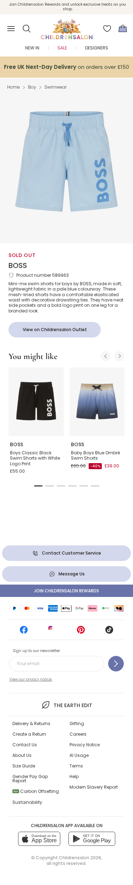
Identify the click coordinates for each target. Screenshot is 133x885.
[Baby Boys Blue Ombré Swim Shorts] (97, 401)
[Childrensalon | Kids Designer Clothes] (66, 26)
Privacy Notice (85, 745)
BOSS (18, 265)
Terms (76, 766)
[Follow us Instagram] (52, 632)
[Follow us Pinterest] (81, 632)
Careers (78, 734)
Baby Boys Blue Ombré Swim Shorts (95, 455)
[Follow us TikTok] (109, 632)
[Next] (119, 356)
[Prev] (106, 356)
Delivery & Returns (31, 723)
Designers (96, 48)
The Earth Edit (73, 705)
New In (32, 48)
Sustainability (27, 802)
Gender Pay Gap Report (30, 778)
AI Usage (79, 755)
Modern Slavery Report (94, 787)
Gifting (77, 723)
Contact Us (24, 745)
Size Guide (23, 766)
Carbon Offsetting (36, 791)
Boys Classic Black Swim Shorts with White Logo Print (35, 458)
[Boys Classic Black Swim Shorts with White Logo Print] (36, 401)
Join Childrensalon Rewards (66, 591)
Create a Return (29, 734)
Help (74, 776)
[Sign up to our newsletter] (116, 663)
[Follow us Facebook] (24, 632)
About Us (22, 755)
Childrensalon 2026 (80, 858)
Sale (62, 48)
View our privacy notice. (30, 679)
